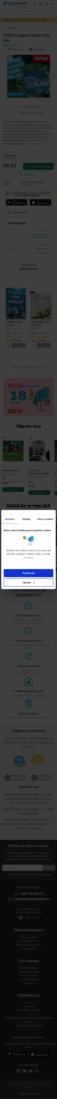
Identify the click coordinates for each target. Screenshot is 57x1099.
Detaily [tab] (26, 519)
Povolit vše (28, 573)
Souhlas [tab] (9, 519)
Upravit (27, 582)
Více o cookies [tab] (45, 519)
